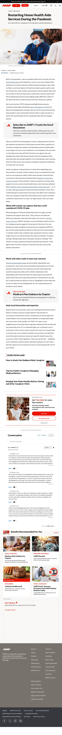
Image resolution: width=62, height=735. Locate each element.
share (45, 468)
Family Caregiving (14, 11)
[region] (31, 481)
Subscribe (44, 413)
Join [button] (16, 5)
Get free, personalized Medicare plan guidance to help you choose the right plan (34, 298)
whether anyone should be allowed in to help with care (30, 187)
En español (4, 72)
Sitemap (4, 710)
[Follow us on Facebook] (4, 721)
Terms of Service (28, 710)
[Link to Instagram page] (15, 721)
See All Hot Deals (10, 610)
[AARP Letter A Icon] (8, 294)
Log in (39, 435)
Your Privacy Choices (39, 716)
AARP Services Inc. (50, 677)
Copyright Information (31, 713)
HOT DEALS (10, 603)
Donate (33, 652)
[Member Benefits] (7, 532)
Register (36, 5)
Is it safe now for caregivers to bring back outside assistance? (30, 23)
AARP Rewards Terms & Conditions (12, 713)
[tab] (13, 447)
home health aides (12, 82)
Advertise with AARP (51, 663)
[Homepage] (6, 5)
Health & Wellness (19, 291)
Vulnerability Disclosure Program (11, 716)
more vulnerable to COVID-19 (41, 107)
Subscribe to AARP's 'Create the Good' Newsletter (33, 126)
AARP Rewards (35, 663)
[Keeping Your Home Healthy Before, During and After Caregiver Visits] (51, 383)
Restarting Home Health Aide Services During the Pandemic (30, 17)
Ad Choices (27, 716)
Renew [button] (25, 5)
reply (10, 468)
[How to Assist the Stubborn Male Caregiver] (51, 362)
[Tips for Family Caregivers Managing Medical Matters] (51, 373)
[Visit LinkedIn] (21, 721)
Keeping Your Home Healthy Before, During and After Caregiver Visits (25, 382)
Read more (50, 465)
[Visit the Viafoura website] (50, 526)
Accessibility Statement (42, 710)
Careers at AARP (50, 667)
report (50, 468)
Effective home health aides (16, 263)
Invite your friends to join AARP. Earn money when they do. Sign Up (28, 1)
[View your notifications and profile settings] (53, 447)
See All (56, 532)
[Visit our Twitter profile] (10, 721)
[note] (31, 65)
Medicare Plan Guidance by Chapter (31, 294)
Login (43, 5)
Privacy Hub (44, 422)
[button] (55, 5)
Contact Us (48, 649)
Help (51, 5)
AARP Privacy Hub (15, 710)
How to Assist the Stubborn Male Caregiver (25, 360)
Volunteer (33, 656)
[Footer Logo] (12, 649)
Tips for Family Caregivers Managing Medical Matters (22, 372)
